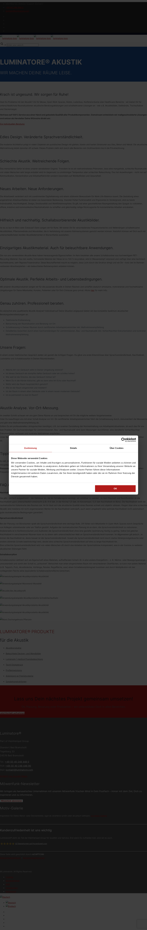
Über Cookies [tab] (116, 448)
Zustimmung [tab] (30, 448)
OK (115, 488)
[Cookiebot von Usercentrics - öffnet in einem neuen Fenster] (123, 440)
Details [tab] (73, 448)
